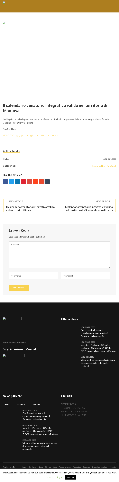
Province (86, 467)
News (41, 467)
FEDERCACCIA (69, 404)
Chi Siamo (32, 467)
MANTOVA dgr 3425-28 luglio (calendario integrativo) (30, 135)
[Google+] (29, 181)
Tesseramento (65, 467)
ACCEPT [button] (70, 477)
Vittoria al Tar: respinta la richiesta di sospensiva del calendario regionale (98, 362)
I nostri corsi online (99, 467)
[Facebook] (5, 181)
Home (24, 467)
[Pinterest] (23, 181)
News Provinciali (108, 166)
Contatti (113, 467)
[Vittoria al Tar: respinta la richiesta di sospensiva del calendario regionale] (70, 361)
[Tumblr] (47, 181)
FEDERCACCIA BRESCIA (73, 415)
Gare (55, 467)
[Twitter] (11, 181)
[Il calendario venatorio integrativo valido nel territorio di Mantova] (59, 59)
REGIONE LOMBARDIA (73, 408)
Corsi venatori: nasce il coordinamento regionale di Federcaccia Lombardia (94, 333)
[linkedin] (17, 181)
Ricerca (48, 467)
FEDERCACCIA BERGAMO (75, 411)
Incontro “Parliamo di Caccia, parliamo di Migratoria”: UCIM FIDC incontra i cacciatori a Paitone (98, 348)
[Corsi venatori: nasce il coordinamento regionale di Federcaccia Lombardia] (70, 331)
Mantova (96, 166)
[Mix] (41, 181)
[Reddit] (35, 181)
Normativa (77, 467)
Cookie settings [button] (53, 477)
